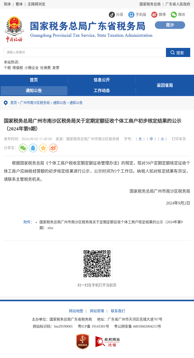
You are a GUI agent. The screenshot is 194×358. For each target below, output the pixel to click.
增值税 (17, 68)
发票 (55, 68)
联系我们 (118, 311)
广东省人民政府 (177, 4)
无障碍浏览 (36, 4)
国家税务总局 (150, 4)
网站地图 (76, 311)
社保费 (45, 68)
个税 (7, 68)
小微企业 (32, 68)
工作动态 (102, 90)
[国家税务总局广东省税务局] (78, 29)
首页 (34, 80)
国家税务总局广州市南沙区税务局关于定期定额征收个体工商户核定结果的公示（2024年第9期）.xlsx (111, 225)
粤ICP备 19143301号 (93, 326)
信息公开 (102, 80)
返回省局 (165, 85)
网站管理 (97, 311)
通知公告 (34, 90)
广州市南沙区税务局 (35, 103)
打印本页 (179, 139)
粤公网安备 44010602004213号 (137, 326)
